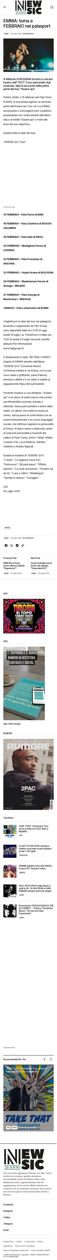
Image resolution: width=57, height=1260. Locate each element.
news (6, 34)
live (21, 835)
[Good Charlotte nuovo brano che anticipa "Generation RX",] (41, 566)
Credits (19, 1241)
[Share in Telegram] (17, 545)
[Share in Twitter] (11, 545)
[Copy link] (22, 545)
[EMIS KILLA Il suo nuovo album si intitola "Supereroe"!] (15, 566)
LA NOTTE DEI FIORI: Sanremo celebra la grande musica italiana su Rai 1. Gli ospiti (35, 849)
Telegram (8, 1223)
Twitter (6, 1217)
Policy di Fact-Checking (24, 1246)
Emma (7, 528)
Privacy (40, 1241)
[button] (4, 7)
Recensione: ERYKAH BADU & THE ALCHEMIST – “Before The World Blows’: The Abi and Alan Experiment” (36, 909)
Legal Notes (8, 1246)
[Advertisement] (28, 177)
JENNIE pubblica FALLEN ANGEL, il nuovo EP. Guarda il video (36, 867)
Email (6, 1230)
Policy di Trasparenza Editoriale (15, 1250)
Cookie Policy (29, 1241)
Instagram (8, 1210)
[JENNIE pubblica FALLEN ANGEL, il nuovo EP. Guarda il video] (9, 871)
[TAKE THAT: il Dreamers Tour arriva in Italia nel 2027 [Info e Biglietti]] (9, 831)
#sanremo (24, 855)
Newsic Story (8, 1241)
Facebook (8, 1204)
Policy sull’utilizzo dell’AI (40, 1250)
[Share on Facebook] (6, 545)
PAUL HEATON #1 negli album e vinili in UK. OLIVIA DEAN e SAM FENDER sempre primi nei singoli (35, 888)
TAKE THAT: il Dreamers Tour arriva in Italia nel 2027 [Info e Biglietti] (33, 829)
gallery (22, 872)
